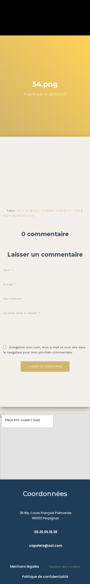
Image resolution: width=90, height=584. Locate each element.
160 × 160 (10, 215)
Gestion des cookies (64, 566)
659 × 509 (26, 215)
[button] (84, 17)
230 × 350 (73, 210)
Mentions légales (24, 566)
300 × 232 (39, 210)
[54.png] (45, 169)
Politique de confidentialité (45, 576)
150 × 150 (23, 210)
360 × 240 (56, 210)
